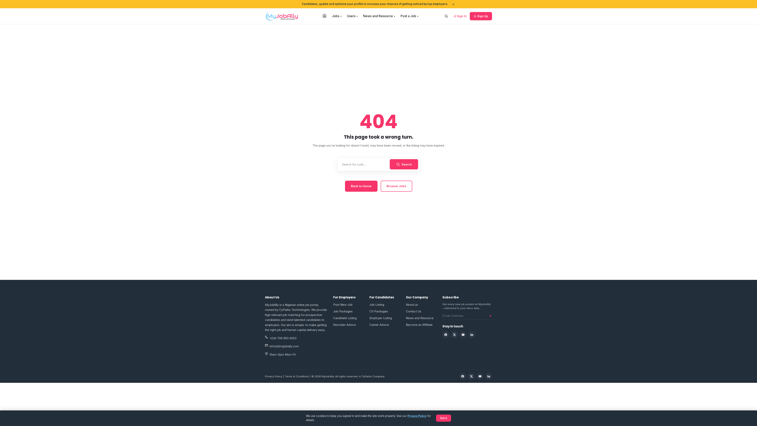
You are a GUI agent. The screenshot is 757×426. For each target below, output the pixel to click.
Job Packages (343, 311)
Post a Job (409, 16)
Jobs (336, 16)
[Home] (324, 16)
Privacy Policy (273, 376)
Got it (443, 418)
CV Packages (378, 311)
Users (352, 16)
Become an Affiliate (419, 325)
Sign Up (482, 16)
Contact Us (413, 311)
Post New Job (342, 304)
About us (412, 304)
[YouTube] (463, 334)
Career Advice (379, 325)
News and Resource (379, 16)
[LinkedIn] (471, 334)
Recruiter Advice (344, 325)
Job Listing (376, 304)
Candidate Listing (345, 318)
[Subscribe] (490, 316)
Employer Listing (380, 318)
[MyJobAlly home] (281, 16)
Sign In (461, 16)
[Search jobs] (446, 16)
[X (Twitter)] (454, 334)
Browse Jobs (396, 186)
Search (407, 164)
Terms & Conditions (297, 376)
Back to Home (361, 186)
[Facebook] (445, 334)
